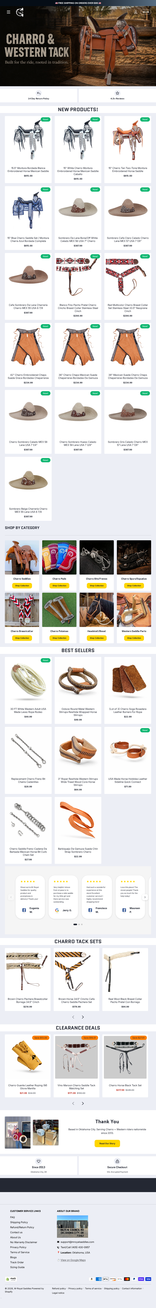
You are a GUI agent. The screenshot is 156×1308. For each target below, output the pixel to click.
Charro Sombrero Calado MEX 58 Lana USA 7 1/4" (28, 443)
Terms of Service (19, 1252)
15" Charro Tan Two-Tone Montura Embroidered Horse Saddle (127, 169)
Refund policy (59, 1288)
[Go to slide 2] (79, 924)
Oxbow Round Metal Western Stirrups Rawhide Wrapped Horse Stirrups (78, 712)
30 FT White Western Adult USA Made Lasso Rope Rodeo (28, 710)
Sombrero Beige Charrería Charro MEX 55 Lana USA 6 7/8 (28, 510)
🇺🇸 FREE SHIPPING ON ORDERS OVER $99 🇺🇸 (78, 3)
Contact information (132, 1288)
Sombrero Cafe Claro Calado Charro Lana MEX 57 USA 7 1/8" (128, 239)
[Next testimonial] (145, 897)
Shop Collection (22, 585)
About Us (15, 1237)
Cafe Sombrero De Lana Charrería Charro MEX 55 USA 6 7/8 (28, 306)
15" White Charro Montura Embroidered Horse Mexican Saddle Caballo (78, 171)
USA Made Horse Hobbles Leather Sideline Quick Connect (127, 780)
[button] (145, 12)
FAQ (12, 1217)
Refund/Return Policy (22, 1227)
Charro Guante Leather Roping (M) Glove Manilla (27, 1087)
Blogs (13, 1257)
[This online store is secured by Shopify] (11, 1279)
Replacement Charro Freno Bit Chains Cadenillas (28, 780)
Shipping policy (111, 1288)
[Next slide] (83, 1017)
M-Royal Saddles (22, 1288)
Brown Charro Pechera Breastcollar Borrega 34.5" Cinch (28, 1000)
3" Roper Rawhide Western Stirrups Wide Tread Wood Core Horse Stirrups (78, 781)
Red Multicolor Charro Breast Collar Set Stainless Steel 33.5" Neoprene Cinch (128, 308)
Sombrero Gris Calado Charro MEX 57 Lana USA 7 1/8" (128, 443)
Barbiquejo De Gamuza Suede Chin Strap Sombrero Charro (78, 850)
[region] (78, 3)
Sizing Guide (17, 1267)
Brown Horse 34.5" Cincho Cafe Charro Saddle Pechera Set (76, 1000)
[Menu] (8, 12)
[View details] (78, 46)
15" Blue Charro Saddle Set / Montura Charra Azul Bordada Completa (28, 239)
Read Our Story (107, 1143)
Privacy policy (75, 1288)
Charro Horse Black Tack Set (125, 1085)
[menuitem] (31, 1217)
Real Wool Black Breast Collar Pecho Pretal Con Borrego (125, 1000)
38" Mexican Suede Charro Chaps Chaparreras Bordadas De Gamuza (128, 376)
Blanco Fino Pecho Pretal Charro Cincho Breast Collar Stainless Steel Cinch (78, 308)
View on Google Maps (73, 1260)
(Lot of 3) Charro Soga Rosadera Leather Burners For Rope (127, 710)
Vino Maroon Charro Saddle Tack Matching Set (76, 1087)
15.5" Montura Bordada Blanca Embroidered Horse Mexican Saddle (28, 169)
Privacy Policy (18, 1247)
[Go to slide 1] (75, 924)
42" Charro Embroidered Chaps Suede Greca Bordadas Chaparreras (28, 376)
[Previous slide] (73, 1017)
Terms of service (93, 1288)
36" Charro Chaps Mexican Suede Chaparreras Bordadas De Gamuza (78, 376)
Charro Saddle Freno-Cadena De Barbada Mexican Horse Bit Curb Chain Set (28, 851)
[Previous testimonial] (11, 897)
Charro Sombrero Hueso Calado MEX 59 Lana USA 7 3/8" (78, 443)
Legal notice (58, 1293)
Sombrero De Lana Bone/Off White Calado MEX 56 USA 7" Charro (78, 239)
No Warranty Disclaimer (23, 1242)
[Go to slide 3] (82, 924)
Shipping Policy (19, 1222)
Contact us (16, 1232)
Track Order (17, 1262)
